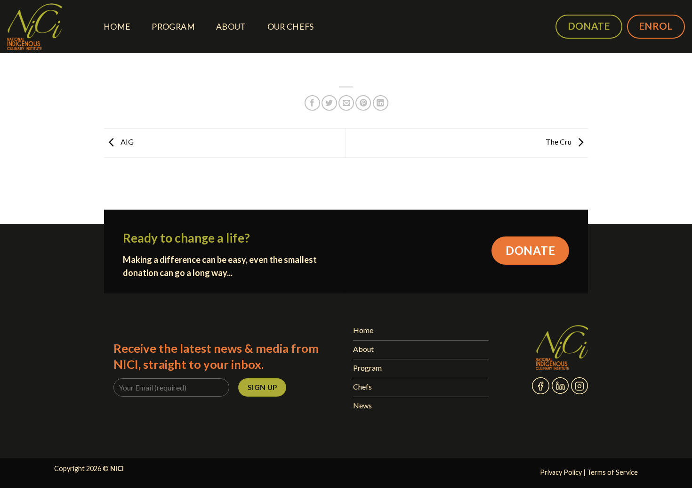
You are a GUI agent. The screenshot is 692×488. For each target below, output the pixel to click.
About (231, 27)
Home (117, 27)
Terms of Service (612, 472)
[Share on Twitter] (329, 103)
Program (173, 27)
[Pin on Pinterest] (363, 103)
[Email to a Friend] (346, 103)
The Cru (559, 142)
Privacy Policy (561, 472)
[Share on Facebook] (312, 103)
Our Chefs (290, 27)
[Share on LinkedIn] (380, 103)
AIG (126, 142)
